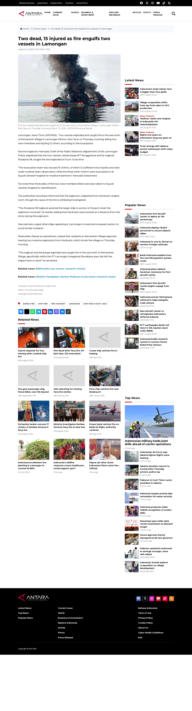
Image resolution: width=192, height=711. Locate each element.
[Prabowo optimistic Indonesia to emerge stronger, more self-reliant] (132, 552)
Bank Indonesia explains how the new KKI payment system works (155, 258)
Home (47, 12)
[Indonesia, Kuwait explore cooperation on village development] (132, 566)
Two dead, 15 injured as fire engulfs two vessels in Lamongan (81, 29)
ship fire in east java (95, 304)
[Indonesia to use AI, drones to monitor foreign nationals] (132, 245)
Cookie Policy (145, 623)
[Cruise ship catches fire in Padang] (105, 337)
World (75, 12)
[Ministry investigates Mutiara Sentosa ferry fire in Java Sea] (69, 410)
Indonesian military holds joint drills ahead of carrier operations (148, 442)
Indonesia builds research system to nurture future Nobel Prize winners (154, 342)
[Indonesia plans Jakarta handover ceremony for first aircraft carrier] (132, 273)
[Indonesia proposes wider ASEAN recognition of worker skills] (132, 511)
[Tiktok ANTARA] (164, 3)
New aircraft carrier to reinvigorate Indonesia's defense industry (153, 314)
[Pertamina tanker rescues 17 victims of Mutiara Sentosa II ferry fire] (33, 410)
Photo (147, 12)
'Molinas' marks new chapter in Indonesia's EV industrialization (155, 121)
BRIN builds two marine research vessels (60, 268)
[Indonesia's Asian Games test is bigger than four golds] (132, 93)
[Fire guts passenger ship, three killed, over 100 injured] (33, 375)
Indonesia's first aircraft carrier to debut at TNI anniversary (153, 217)
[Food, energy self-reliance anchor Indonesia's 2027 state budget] (132, 150)
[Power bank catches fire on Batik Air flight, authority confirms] (105, 410)
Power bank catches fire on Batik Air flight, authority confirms (104, 427)
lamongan (74, 304)
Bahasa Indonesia (26, 3)
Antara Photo (82, 3)
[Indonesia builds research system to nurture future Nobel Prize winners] (132, 343)
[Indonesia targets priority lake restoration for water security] (132, 497)
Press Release (157, 13)
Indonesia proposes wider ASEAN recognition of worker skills (156, 510)
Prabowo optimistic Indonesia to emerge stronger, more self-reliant (156, 551)
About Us (143, 627)
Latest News (42, 3)
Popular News (56, 3)
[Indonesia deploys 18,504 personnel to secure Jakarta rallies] (132, 231)
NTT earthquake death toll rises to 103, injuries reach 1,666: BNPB (154, 328)
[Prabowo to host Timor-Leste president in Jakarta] (132, 484)
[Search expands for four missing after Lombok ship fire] (33, 337)
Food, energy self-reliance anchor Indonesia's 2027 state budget (156, 149)
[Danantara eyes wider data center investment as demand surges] (132, 525)
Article (137, 12)
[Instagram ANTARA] (152, 3)
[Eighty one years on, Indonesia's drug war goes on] (132, 136)
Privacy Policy (145, 618)
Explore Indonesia (114, 13)
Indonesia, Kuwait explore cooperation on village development (154, 565)
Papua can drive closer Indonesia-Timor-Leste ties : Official (104, 465)
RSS (140, 637)
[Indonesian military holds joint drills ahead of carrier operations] (149, 421)
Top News (69, 3)
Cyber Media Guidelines (150, 632)
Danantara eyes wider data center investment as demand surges (156, 524)
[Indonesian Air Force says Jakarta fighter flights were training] (132, 456)
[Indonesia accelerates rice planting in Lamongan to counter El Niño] (33, 449)
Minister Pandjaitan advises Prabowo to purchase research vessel (76, 276)
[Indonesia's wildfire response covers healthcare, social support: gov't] (69, 449)
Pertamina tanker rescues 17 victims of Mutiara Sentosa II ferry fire (33, 427)
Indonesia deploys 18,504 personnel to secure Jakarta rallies (155, 230)
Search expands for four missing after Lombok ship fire (32, 353)
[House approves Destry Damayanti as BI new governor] (132, 539)
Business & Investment (87, 13)
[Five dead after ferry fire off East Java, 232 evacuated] (69, 337)
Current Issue (58, 13)
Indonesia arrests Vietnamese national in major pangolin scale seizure (156, 300)
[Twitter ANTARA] (147, 3)
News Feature (147, 116)
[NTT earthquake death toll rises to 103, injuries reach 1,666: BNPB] (132, 329)
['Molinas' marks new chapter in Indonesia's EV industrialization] (132, 120)
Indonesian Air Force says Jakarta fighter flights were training (154, 455)
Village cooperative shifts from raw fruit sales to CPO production (154, 105)
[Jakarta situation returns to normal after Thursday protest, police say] (132, 470)
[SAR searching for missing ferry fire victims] (69, 375)
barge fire (29, 304)
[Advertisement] (149, 55)
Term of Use (144, 613)
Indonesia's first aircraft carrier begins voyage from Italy (154, 286)
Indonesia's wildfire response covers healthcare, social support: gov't (69, 465)
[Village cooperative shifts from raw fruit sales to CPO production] (132, 106)
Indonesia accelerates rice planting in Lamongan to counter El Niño (32, 465)
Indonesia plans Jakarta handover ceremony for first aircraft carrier (155, 272)
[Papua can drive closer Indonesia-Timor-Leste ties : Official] (105, 449)
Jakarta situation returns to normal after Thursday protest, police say (155, 469)
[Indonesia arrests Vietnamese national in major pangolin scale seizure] (132, 301)
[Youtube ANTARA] (158, 3)
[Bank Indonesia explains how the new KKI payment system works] (132, 259)
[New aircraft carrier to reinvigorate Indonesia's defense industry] (132, 315)
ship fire (43, 304)
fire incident (58, 304)
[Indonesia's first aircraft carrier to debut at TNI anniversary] (132, 217)
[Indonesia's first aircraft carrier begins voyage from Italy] (132, 287)
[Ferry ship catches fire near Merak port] (105, 375)
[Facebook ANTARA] (141, 3)
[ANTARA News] (30, 13)
